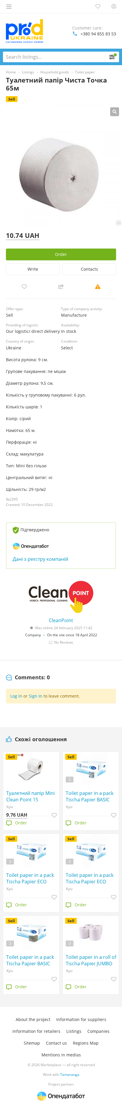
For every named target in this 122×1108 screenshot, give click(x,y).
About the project (33, 1019)
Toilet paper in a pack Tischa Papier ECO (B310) (30, 878)
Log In (16, 696)
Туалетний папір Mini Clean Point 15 (30, 796)
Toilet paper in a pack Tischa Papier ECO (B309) (89, 878)
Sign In (35, 696)
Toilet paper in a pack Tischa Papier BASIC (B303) (30, 960)
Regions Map (86, 1043)
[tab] (28, 677)
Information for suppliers (81, 1019)
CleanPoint (61, 620)
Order (61, 254)
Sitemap (32, 1043)
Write (33, 269)
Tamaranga (69, 1074)
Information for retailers (36, 1031)
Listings (73, 1031)
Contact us (56, 1043)
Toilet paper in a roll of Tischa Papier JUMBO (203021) (91, 960)
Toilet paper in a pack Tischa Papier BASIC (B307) (89, 796)
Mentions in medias (61, 1055)
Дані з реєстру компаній (40, 559)
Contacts (89, 269)
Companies (98, 1031)
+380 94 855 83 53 (98, 34)
